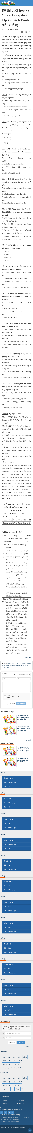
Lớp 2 (2, 793)
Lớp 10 (3, 959)
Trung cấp (6, 1068)
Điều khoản (21, 1103)
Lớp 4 (2, 834)
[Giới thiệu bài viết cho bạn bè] (22, 32)
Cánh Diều (7, 906)
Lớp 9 (2, 938)
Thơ (12, 1089)
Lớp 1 (2, 772)
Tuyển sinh (6, 1089)
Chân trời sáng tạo (10, 782)
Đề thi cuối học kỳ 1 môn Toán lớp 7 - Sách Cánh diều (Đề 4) (23, 728)
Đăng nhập (21, 1042)
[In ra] (26, 32)
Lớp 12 (3, 1000)
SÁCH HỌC (4, 1073)
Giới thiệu (5, 1103)
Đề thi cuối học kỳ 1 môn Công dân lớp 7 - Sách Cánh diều (23, 760)
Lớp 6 (2, 876)
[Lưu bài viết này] (30, 32)
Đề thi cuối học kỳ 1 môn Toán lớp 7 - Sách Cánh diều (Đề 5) (23, 717)
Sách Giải (28, 657)
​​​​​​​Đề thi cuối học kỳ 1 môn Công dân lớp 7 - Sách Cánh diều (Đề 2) (23, 749)
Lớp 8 (2, 917)
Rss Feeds (21, 1100)
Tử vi (22, 1089)
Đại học (20, 1068)
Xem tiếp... (29, 740)
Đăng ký (28, 1046)
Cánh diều (7, 786)
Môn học (5, 1100)
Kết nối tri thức (8, 778)
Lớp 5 (2, 855)
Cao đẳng (14, 1068)
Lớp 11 (3, 980)
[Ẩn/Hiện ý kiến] (14, 674)
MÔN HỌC (4, 1052)
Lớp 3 (2, 814)
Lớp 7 (2, 897)
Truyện (17, 1089)
